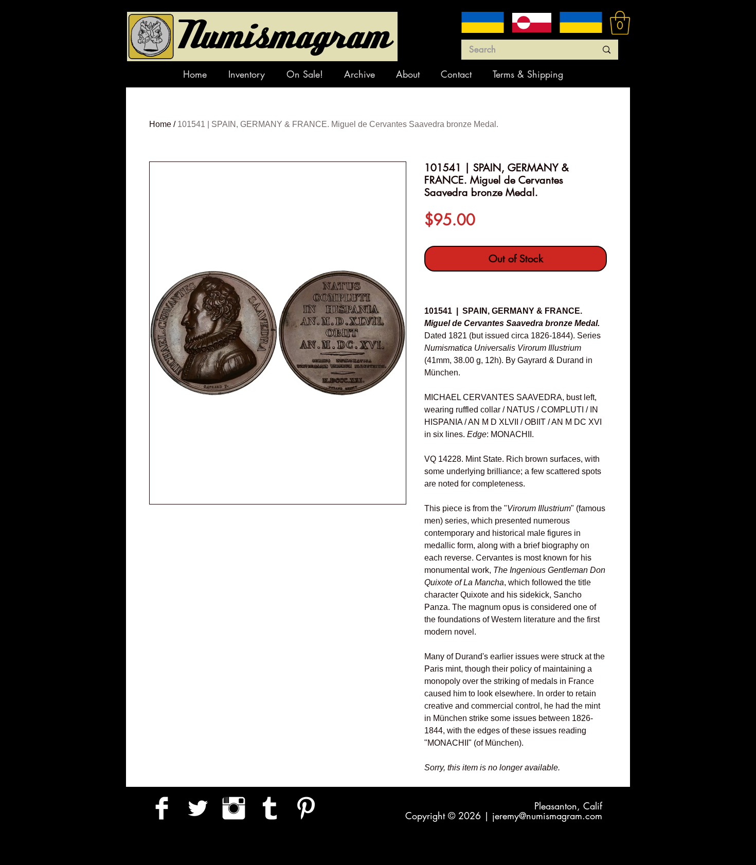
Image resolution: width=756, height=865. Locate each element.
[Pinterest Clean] (305, 808)
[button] (620, 22)
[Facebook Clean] (161, 808)
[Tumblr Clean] (269, 808)
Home (160, 124)
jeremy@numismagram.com (547, 815)
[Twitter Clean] (197, 808)
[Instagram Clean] (233, 808)
